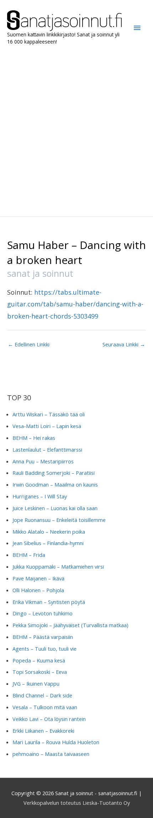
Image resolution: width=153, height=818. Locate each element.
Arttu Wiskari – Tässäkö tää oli (48, 414)
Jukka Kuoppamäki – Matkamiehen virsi (58, 566)
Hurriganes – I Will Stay (39, 496)
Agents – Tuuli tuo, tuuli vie (44, 648)
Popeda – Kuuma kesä (38, 660)
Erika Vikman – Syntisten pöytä (48, 601)
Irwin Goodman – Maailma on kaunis (55, 484)
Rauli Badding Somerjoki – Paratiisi (53, 472)
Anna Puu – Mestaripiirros (43, 461)
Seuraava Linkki (123, 344)
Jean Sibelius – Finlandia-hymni (48, 543)
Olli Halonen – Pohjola (38, 590)
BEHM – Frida (28, 554)
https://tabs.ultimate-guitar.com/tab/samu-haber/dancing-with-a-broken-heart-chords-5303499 (75, 304)
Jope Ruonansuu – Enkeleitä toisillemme (59, 519)
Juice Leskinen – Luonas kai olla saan (54, 508)
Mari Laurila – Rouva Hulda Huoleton (55, 742)
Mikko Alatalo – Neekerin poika (48, 531)
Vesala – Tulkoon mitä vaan (44, 707)
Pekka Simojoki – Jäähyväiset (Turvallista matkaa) (70, 625)
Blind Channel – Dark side (42, 695)
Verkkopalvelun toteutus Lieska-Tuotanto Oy (76, 802)
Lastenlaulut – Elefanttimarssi (47, 449)
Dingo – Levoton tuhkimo (42, 613)
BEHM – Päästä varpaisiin (42, 636)
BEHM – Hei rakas (33, 437)
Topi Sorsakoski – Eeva (39, 671)
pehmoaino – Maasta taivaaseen (50, 753)
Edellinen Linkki (28, 344)
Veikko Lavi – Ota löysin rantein (49, 718)
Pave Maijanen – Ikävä (38, 578)
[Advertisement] (76, 131)
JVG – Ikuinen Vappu (35, 683)
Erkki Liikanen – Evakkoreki (43, 730)
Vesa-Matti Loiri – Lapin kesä (46, 426)
